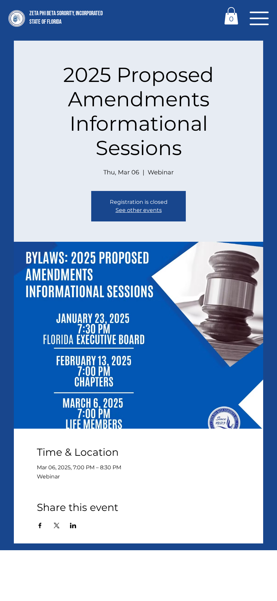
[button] (259, 18)
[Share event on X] (56, 525)
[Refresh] (85, 508)
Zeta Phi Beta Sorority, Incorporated (66, 13)
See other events (139, 210)
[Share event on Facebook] (40, 525)
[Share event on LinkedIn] (73, 525)
